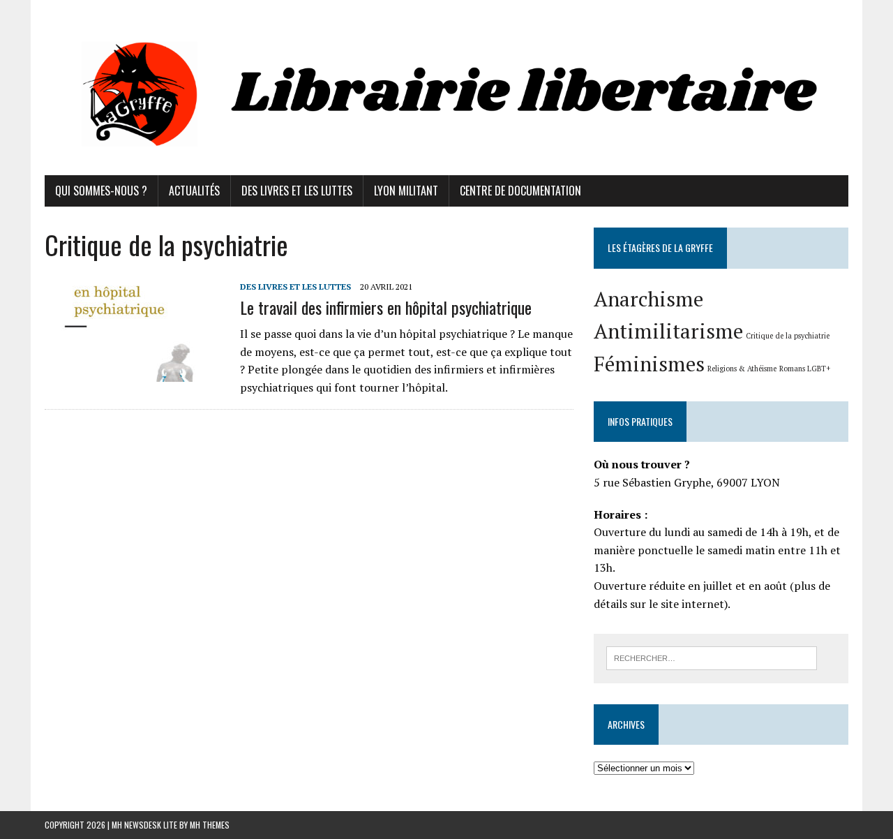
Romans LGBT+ (804, 368)
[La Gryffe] (446, 87)
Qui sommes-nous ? (101, 190)
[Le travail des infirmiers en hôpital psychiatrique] (135, 372)
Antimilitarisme (668, 331)
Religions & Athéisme (741, 368)
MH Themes (210, 825)
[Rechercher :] (711, 656)
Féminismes (649, 363)
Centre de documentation (520, 190)
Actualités (194, 190)
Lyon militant (406, 190)
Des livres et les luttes (296, 190)
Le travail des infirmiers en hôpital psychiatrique (386, 307)
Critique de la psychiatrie (788, 336)
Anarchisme (648, 298)
